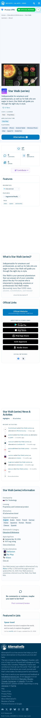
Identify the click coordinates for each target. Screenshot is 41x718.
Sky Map (10, 554)
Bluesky (30, 679)
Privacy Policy (6, 694)
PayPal (13, 686)
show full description (20, 295)
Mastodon (23, 679)
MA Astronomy (21, 431)
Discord (27, 677)
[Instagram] (23, 709)
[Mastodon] (11, 709)
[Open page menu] (39, 3)
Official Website (20, 312)
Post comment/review (21, 603)
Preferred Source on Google (11, 704)
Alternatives (19, 137)
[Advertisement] (20, 41)
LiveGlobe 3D (21, 444)
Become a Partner (8, 701)
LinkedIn (21, 681)
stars (5, 203)
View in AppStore (9, 545)
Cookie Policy (6, 696)
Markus (24, 660)
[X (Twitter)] (6, 709)
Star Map (5, 121)
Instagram (12, 681)
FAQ (2, 689)
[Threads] (19, 709)
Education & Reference (11, 532)
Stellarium (10, 551)
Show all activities (13, 476)
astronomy (18, 203)
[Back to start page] (3, 3)
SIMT (11, 437)
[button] (6, 107)
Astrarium (20, 465)
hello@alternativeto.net (10, 677)
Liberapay (5, 686)
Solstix (19, 458)
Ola (17, 660)
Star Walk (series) (26, 428)
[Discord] (2, 709)
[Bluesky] (15, 709)
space (11, 203)
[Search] (34, 3)
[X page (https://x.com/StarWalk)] (23, 359)
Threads (4, 681)
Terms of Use (6, 691)
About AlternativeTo (8, 699)
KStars (8, 557)
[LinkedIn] (27, 709)
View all (6, 561)
